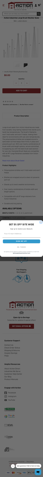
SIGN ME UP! (21, 241)
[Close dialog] (41, 222)
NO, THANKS (21, 247)
